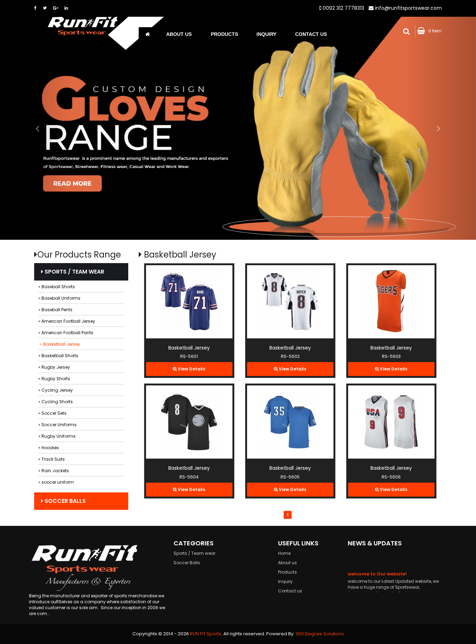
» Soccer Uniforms (57, 425)
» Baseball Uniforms (59, 298)
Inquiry (266, 34)
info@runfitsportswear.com (408, 8)
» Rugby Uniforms (57, 436)
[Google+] (55, 8)
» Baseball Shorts (56, 287)
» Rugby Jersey (54, 367)
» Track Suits (51, 459)
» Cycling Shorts (55, 402)
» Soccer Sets (52, 413)
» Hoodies (48, 448)
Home (284, 553)
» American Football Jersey (66, 321)
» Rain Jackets (53, 471)
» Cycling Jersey (55, 390)
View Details (191, 369)
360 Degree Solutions (319, 633)
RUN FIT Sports (205, 633)
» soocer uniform (56, 482)
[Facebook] (35, 8)
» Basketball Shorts (58, 356)
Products (224, 34)
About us (179, 34)
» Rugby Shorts (54, 379)
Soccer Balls (64, 501)
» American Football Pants (65, 333)
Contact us (290, 591)
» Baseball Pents (55, 310)
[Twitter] (45, 8)
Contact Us (311, 34)
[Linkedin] (66, 8)
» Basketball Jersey (60, 344)
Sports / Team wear (73, 272)
